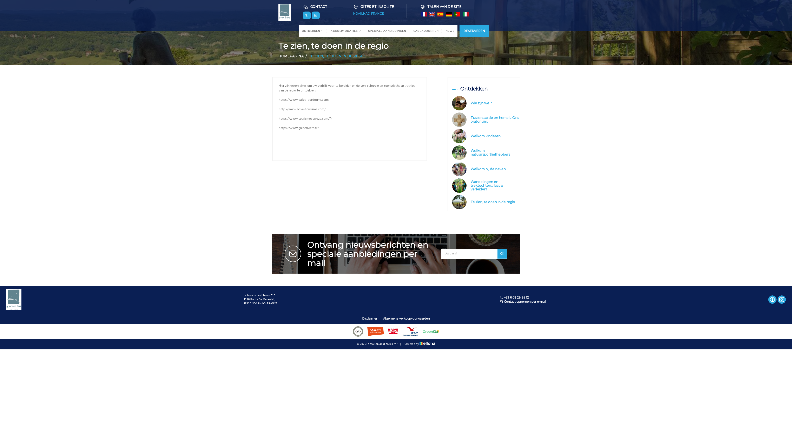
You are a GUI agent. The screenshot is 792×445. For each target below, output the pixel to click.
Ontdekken (311, 30)
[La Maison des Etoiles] (284, 12)
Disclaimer (369, 318)
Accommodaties (344, 30)
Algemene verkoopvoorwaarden (406, 318)
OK (502, 253)
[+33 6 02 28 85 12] (307, 15)
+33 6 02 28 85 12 (516, 297)
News (450, 30)
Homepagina (291, 56)
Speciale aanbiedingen (387, 30)
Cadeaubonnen (426, 30)
